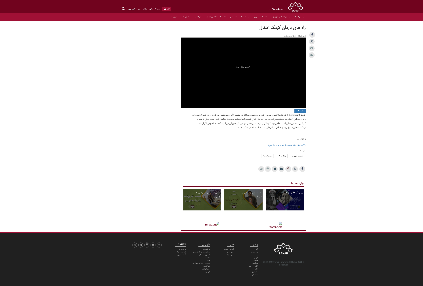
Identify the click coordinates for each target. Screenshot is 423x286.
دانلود (299, 110)
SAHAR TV (283, 250)
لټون (256, 249)
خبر (139, 9)
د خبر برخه (253, 255)
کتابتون (255, 271)
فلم (256, 269)
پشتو (145, 9)
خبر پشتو (230, 255)
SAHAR (297, 7)
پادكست (254, 252)
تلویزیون (131, 9)
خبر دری (230, 252)
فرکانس (197, 17)
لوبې (256, 257)
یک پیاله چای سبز (297, 156)
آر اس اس (181, 255)
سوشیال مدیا (267, 156)
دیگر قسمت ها (297, 183)
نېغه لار (255, 274)
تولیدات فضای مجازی (214, 17)
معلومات (254, 263)
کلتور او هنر (253, 266)
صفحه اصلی (154, 9)
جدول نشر (186, 17)
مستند (243, 17)
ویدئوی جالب (281, 156)
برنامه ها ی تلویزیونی (279, 17)
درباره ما (173, 17)
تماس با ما (181, 252)
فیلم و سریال (258, 17)
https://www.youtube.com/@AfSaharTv (286, 145)
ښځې (255, 260)
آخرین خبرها (229, 249)
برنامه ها (297, 17)
